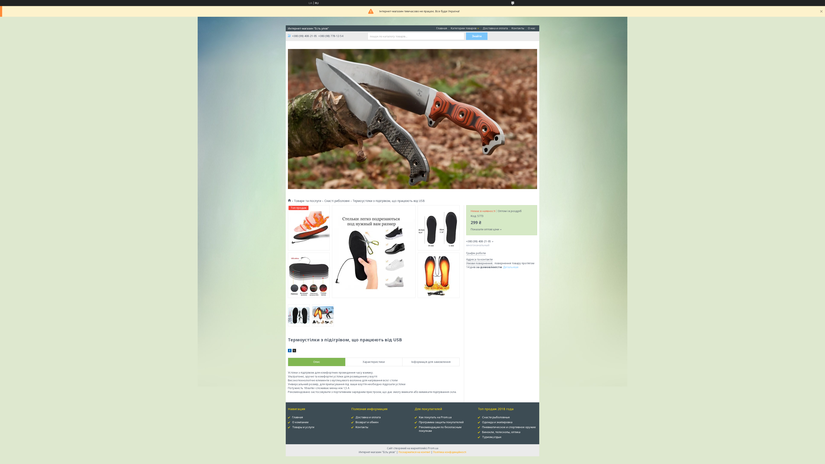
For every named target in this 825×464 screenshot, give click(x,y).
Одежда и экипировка (497, 422)
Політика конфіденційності (449, 452)
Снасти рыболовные (496, 417)
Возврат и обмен (367, 422)
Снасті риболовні (337, 201)
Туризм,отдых (491, 437)
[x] (294, 351)
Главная (441, 28)
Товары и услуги (303, 427)
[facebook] (290, 351)
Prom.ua (433, 448)
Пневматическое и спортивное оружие (509, 427)
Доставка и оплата (495, 28)
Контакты (518, 28)
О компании (300, 422)
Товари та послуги (307, 201)
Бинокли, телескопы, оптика (501, 432)
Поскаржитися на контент (414, 452)
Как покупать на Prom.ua (435, 417)
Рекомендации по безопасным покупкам (440, 429)
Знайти (477, 36)
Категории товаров (464, 28)
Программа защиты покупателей (441, 422)
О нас (531, 28)
